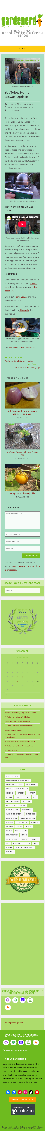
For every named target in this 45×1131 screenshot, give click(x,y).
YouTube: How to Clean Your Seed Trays (19, 746)
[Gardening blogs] (22, 879)
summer (35, 839)
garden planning (28, 818)
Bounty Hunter (21, 789)
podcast (34, 822)
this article (24, 310)
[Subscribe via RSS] (8, 1007)
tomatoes (17, 843)
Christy (11, 104)
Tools (27, 843)
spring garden (12, 839)
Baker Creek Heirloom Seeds (17, 780)
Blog (10, 107)
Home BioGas (21, 296)
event (18, 797)
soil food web (12, 835)
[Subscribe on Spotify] (15, 1000)
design (9, 797)
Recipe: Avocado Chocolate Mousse (17, 721)
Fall (35, 797)
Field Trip (26, 801)
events (27, 797)
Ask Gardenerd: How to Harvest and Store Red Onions (22, 412)
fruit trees (10, 806)
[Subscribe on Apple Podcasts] (8, 1000)
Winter (9, 847)
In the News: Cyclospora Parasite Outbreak (20, 741)
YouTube (33, 348)
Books (8, 789)
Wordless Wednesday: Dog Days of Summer (20, 712)
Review (9, 831)
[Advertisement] (21, 944)
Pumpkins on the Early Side (22, 493)
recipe (19, 827)
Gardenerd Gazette (14, 814)
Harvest (9, 822)
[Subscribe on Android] (30, 1000)
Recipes (28, 827)
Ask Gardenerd (12, 776)
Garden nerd (11, 818)
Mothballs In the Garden (13, 730)
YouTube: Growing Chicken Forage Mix (22, 453)
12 (22, 677)
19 (22, 681)
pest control (22, 822)
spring (24, 835)
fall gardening (12, 801)
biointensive (31, 785)
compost (31, 793)
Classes (20, 793)
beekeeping (10, 785)
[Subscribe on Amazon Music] (23, 1000)
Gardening (30, 814)
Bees (21, 785)
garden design (12, 810)
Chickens (10, 793)
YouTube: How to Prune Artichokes (17, 717)
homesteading (23, 348)
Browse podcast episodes (14, 1023)
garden (22, 806)
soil (25, 831)
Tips (7, 843)
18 (17, 681)
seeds (17, 831)
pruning (9, 827)
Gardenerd (26, 810)
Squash (25, 839)
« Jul (6, 694)
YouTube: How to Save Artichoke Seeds (19, 726)
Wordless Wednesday (24, 847)
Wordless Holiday (11, 750)
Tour (35, 843)
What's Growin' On (23, 107)
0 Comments (13, 110)
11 (17, 677)
